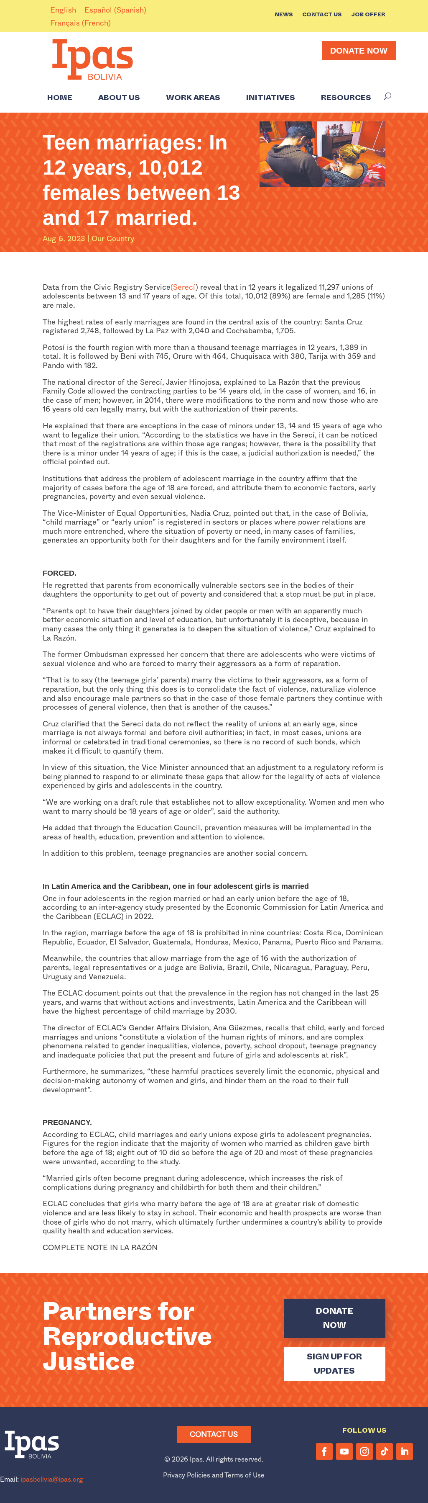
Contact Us (322, 15)
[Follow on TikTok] (384, 1451)
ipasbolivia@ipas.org (51, 1479)
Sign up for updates (334, 1364)
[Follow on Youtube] (344, 1451)
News (284, 15)
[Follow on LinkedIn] (404, 1451)
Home (59, 97)
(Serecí (183, 287)
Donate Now (358, 50)
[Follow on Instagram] (364, 1451)
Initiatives (270, 97)
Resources (346, 97)
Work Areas (193, 97)
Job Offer (368, 15)
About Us (119, 97)
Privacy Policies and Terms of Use (214, 1475)
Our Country (113, 238)
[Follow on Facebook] (324, 1451)
